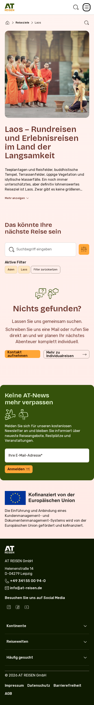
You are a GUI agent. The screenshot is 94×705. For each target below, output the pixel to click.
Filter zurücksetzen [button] (45, 269)
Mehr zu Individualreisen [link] (60, 354)
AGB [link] (8, 694)
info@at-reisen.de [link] (26, 588)
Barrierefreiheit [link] (67, 685)
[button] (86, 7)
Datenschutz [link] (38, 685)
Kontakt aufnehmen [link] (17, 354)
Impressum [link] (14, 685)
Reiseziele (22, 22)
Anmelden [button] (16, 469)
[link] (76, 7)
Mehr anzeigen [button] (15, 198)
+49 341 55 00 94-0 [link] (28, 581)
